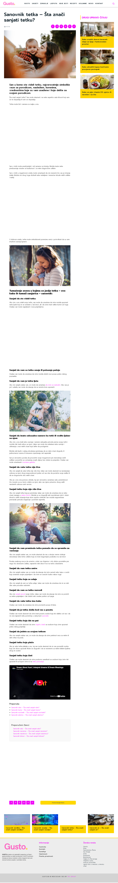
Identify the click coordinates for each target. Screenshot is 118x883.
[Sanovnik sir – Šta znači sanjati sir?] (101, 820)
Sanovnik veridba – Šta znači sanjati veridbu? (15, 829)
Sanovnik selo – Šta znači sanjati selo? (27, 728)
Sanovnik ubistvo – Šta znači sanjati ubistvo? (27, 715)
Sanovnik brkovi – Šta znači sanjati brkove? (28, 736)
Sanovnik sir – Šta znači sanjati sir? (99, 829)
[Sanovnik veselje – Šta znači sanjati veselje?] (45, 820)
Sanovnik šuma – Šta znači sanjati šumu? (25, 710)
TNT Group (71, 877)
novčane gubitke (29, 462)
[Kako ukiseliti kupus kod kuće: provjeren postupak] (97, 57)
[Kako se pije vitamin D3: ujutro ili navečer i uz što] (97, 82)
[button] (113, 3)
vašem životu (26, 495)
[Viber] (61, 26)
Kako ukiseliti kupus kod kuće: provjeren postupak (95, 68)
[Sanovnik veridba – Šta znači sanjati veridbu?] (17, 820)
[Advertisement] (40, 135)
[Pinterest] (70, 26)
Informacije (44, 843)
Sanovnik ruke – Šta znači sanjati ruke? (25, 707)
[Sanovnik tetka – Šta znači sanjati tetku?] (73, 820)
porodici (46, 616)
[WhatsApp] (65, 26)
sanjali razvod (20, 594)
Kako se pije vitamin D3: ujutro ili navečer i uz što (96, 93)
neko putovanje (38, 661)
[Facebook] (53, 26)
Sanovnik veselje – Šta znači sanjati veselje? (43, 829)
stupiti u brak (40, 624)
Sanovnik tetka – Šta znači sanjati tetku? (72, 829)
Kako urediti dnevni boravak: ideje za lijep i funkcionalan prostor (95, 41)
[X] (57, 26)
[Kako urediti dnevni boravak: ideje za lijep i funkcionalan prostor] (97, 29)
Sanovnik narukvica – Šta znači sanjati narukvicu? (30, 733)
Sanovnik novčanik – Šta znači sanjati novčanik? (28, 712)
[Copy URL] (74, 26)
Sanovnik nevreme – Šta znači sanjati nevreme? (30, 731)
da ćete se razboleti (52, 385)
